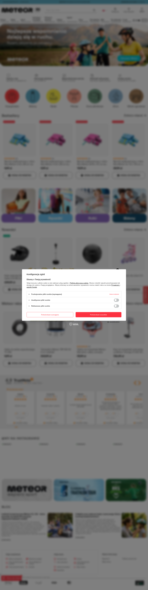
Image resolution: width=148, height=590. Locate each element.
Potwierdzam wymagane (50, 315)
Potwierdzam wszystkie (98, 315)
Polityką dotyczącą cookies (79, 283)
